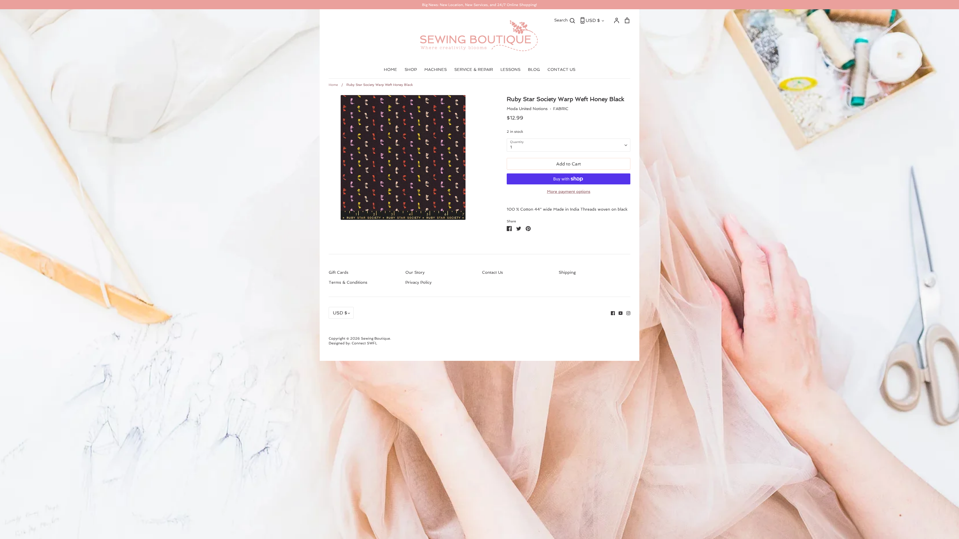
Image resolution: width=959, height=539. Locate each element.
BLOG (534, 69)
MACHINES (435, 69)
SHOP (411, 69)
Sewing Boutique (375, 338)
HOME (390, 69)
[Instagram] (626, 312)
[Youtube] (619, 312)
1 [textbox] (511, 147)
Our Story (415, 272)
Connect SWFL (364, 343)
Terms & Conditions (348, 282)
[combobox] (568, 145)
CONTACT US (561, 69)
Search (564, 19)
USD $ (593, 20)
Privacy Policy (418, 282)
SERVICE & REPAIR (473, 69)
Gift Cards (338, 272)
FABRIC (560, 108)
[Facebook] (611, 312)
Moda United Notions (527, 108)
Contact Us (492, 272)
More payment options (568, 191)
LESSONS (510, 69)
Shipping (567, 272)
